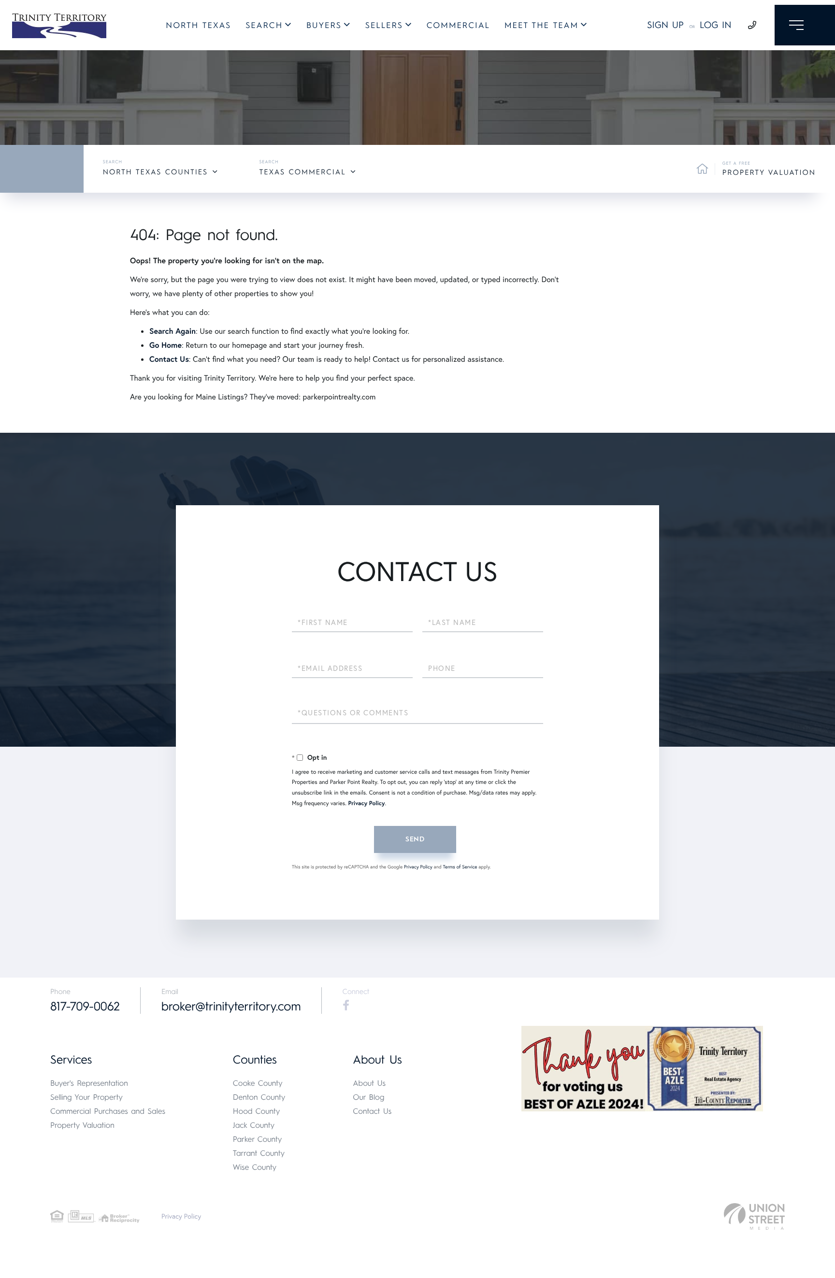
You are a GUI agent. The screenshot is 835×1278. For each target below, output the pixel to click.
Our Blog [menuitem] (368, 1097)
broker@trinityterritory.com (231, 1006)
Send (415, 839)
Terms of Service (460, 867)
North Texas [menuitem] (198, 25)
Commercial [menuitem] (458, 25)
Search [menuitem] (264, 25)
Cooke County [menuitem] (258, 1083)
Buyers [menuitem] (324, 25)
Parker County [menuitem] (257, 1139)
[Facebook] (346, 1005)
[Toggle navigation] (805, 25)
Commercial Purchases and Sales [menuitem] (107, 1111)
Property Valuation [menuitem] (82, 1125)
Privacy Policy (366, 803)
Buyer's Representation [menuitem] (89, 1083)
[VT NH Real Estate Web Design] (754, 1216)
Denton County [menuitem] (259, 1097)
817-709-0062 (85, 1006)
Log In (716, 24)
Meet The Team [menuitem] (541, 25)
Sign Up (665, 24)
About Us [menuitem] (369, 1083)
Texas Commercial (302, 172)
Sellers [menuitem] (384, 25)
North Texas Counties (155, 172)
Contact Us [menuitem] (372, 1111)
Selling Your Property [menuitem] (86, 1097)
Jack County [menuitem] (253, 1125)
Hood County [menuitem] (256, 1111)
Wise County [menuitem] (254, 1167)
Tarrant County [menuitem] (259, 1153)
